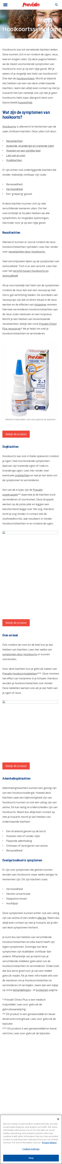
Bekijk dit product (16, 434)
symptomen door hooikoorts (19, 654)
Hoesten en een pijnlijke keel (23, 150)
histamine (40, 304)
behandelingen (22, 990)
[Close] (58, 1119)
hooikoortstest (25, 78)
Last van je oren (15, 155)
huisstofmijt (25, 102)
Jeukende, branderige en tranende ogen (30, 146)
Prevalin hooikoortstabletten (19, 673)
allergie (41, 918)
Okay (31, 1157)
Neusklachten (14, 141)
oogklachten (22, 475)
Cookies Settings (30, 1148)
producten (42, 990)
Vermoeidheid (14, 189)
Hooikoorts (9, 126)
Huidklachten (14, 160)
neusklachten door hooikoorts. (26, 251)
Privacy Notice (49, 1142)
